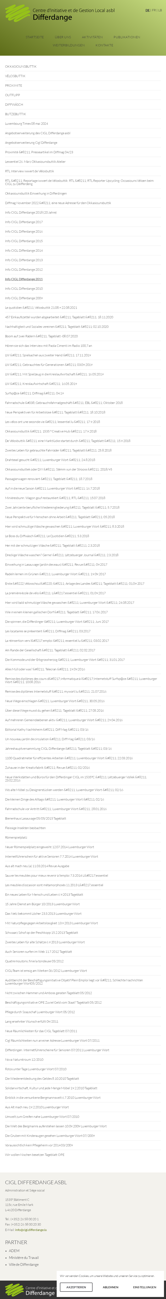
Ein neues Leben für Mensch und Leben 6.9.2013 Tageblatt (44, 894)
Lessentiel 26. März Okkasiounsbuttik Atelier (35, 162)
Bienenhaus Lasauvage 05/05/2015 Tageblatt (35, 818)
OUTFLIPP (12, 95)
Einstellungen (144, 1287)
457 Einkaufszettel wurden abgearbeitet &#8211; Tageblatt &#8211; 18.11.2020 (59, 317)
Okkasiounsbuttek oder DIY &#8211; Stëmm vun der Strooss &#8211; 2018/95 (58, 469)
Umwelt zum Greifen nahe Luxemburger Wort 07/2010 (42, 1117)
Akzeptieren (76, 1287)
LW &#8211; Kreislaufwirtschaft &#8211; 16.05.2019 (41, 384)
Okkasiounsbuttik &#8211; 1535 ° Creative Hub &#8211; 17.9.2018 (51, 431)
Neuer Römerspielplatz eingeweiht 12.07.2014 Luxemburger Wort (49, 847)
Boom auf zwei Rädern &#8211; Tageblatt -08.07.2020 (41, 336)
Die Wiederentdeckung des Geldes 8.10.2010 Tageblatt (42, 1078)
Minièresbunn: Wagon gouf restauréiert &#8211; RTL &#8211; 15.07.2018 (55, 498)
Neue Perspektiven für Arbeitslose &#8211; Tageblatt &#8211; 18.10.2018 (55, 412)
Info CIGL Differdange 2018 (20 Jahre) (31, 212)
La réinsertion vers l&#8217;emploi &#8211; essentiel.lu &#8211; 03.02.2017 (57, 641)
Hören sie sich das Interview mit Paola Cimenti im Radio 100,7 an (48, 346)
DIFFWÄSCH (14, 104)
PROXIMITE (13, 85)
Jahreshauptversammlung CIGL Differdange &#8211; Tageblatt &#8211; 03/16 (58, 748)
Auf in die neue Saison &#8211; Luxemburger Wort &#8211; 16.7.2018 (52, 488)
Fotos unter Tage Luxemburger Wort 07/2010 (35, 1069)
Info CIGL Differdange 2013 (24, 260)
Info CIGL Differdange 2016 (24, 231)
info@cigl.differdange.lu (31, 1230)
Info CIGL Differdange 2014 (24, 250)
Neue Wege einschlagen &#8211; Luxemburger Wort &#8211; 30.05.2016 (55, 701)
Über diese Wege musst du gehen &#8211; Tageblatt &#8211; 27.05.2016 (54, 710)
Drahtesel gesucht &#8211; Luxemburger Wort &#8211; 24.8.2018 (50, 460)
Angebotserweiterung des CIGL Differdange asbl (37, 133)
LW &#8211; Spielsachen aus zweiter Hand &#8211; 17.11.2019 (48, 355)
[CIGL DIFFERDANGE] (59, 14)
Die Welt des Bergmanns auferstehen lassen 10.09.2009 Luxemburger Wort (56, 1126)
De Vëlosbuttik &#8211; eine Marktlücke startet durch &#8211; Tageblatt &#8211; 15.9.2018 (67, 441)
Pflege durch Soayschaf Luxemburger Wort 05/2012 (40, 1012)
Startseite (35, 37)
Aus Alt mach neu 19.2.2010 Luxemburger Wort (37, 1107)
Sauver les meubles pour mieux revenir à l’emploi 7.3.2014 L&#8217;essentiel (56, 875)
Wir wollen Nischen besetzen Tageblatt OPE (34, 1155)
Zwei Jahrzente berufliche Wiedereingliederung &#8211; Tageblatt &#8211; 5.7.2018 (62, 507)
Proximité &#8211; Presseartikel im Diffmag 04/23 (39, 152)
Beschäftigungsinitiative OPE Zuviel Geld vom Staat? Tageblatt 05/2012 (53, 1002)
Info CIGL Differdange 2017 (24, 222)
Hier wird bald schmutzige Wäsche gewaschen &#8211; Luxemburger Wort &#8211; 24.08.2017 (69, 603)
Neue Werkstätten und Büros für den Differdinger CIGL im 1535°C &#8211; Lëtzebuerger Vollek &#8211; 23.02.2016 (76, 778)
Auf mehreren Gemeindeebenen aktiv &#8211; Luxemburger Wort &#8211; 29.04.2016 (64, 720)
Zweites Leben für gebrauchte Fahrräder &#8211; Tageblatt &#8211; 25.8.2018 (58, 450)
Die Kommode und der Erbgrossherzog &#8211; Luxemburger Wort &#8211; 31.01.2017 (65, 660)
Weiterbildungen (69, 45)
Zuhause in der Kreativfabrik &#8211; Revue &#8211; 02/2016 (47, 768)
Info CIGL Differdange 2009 (24, 298)
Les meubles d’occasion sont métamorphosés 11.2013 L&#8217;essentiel (54, 885)
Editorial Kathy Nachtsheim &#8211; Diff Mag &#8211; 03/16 (47, 729)
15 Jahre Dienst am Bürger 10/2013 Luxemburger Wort (42, 904)
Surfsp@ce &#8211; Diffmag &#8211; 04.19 (34, 393)
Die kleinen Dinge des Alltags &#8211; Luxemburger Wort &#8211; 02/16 (54, 799)
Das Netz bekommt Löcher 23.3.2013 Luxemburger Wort (43, 913)
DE (148, 10)
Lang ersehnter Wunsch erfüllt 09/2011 (32, 1021)
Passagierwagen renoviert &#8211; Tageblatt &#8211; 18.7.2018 (48, 479)
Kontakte (104, 45)
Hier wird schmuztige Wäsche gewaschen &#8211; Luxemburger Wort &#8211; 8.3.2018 (64, 526)
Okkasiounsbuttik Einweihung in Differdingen (36, 193)
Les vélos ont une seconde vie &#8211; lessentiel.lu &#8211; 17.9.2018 (52, 422)
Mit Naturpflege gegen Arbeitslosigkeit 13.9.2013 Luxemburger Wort (51, 923)
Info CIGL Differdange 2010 (24, 288)
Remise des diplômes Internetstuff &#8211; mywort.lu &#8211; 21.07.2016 (55, 691)
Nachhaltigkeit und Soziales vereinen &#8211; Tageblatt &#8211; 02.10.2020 (57, 327)
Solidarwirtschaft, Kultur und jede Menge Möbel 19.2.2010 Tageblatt (51, 1088)
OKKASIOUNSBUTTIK (21, 66)
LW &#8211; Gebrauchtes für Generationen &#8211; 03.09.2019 (49, 365)
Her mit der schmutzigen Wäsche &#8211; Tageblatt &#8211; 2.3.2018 (52, 545)
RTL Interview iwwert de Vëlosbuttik (29, 171)
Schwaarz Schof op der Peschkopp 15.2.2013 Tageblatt (41, 933)
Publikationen (127, 37)
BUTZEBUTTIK (15, 114)
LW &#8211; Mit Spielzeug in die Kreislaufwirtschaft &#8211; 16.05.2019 (54, 374)
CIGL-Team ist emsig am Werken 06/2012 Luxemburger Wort (46, 971)
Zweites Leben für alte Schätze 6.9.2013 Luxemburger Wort (45, 942)
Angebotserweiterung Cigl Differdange (31, 143)
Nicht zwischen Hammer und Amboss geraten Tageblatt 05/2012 (48, 993)
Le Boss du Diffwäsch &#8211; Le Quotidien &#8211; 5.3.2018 (47, 536)
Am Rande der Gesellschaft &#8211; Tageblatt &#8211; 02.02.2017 (50, 650)
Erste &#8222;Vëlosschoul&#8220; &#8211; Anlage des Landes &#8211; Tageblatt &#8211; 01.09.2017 (74, 583)
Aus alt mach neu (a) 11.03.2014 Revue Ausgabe (37, 866)
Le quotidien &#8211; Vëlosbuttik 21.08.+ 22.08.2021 (41, 308)
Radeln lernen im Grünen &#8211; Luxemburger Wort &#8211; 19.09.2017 (55, 574)
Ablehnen (110, 1287)
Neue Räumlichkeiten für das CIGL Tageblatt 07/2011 (41, 1031)
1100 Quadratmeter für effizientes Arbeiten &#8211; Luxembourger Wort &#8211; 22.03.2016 (69, 758)
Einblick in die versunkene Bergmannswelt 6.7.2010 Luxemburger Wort (53, 1098)
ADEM (14, 1250)
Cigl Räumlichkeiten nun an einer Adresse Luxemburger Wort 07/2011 (52, 1040)
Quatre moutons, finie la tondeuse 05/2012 (34, 961)
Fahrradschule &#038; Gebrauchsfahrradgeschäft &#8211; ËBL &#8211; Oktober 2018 (64, 403)
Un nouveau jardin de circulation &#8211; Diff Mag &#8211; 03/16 (50, 739)
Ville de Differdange (24, 1264)
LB (160, 10)
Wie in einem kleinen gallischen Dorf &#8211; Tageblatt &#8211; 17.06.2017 (56, 612)
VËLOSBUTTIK (15, 76)
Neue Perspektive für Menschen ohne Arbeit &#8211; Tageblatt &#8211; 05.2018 (60, 517)
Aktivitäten (92, 37)
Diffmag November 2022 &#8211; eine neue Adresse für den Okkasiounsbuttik (58, 203)
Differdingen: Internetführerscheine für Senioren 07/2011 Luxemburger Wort (57, 1050)
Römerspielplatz (16, 837)
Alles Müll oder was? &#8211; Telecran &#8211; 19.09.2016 (45, 669)
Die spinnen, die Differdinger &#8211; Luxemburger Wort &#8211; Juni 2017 (57, 622)
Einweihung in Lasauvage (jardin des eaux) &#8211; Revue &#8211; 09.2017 (56, 564)
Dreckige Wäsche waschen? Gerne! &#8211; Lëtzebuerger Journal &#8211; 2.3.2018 (62, 555)
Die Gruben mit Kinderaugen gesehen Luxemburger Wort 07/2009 (50, 1136)
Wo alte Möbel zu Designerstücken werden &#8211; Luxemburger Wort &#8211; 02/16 (64, 790)
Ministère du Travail (24, 1257)
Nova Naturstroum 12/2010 (24, 1059)
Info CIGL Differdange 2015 (24, 241)
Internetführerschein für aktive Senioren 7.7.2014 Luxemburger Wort (51, 856)
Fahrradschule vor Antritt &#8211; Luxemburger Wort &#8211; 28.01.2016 (56, 809)
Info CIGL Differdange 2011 (24, 279)
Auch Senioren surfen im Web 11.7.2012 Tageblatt (38, 952)
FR (154, 10)
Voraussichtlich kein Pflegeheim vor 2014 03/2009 (39, 1145)
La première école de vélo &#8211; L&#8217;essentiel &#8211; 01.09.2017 (55, 593)
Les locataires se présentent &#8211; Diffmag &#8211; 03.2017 (47, 631)
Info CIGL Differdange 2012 (24, 269)
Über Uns (63, 37)
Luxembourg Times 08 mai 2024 (26, 123)
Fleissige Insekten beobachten (25, 828)
